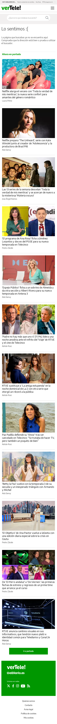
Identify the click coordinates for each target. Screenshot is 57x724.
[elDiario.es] (15, 673)
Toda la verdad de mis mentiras (25, 2)
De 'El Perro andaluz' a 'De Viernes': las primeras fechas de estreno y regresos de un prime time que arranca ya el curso (28, 585)
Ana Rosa (38, 2)
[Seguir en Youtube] (23, 685)
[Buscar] (47, 18)
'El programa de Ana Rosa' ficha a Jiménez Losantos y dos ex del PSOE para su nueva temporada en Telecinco (25, 241)
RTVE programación (47, 2)
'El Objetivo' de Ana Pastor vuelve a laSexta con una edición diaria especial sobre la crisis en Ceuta (28, 535)
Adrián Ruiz (7, 346)
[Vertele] (16, 667)
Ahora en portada (11, 54)
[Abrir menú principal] (52, 8)
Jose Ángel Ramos (9, 199)
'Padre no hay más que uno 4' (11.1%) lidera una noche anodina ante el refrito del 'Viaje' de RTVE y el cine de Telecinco (28, 339)
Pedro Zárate (7, 248)
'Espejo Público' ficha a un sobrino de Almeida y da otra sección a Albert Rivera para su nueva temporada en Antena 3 (28, 290)
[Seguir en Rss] (28, 686)
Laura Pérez (7, 101)
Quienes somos (28, 701)
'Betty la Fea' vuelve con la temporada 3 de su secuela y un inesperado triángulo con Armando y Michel (28, 486)
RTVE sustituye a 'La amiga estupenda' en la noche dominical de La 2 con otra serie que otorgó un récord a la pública (26, 388)
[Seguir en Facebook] (13, 685)
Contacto (28, 705)
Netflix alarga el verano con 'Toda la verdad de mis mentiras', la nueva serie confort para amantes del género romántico (27, 94)
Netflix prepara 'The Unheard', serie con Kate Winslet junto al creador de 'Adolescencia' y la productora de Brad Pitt (27, 143)
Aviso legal (28, 709)
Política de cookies (28, 713)
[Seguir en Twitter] (8, 686)
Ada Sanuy (6, 150)
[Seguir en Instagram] (17, 686)
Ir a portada (28, 651)
